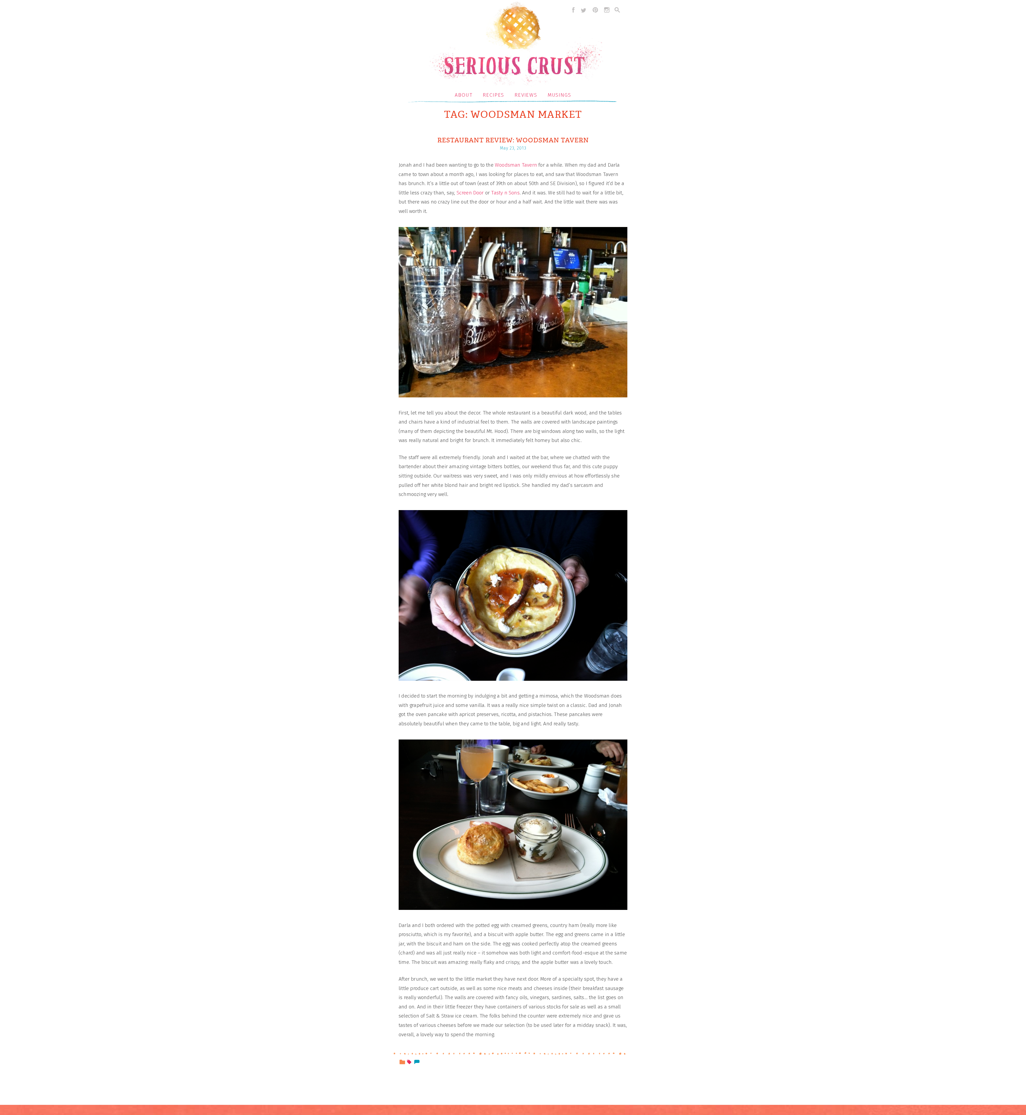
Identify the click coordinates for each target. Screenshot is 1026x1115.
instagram (606, 10)
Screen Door (470, 193)
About (464, 95)
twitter (583, 10)
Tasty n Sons (505, 193)
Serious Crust (516, 44)
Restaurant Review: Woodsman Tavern (513, 140)
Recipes (493, 95)
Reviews (526, 95)
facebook (572, 10)
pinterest (595, 10)
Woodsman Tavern (516, 165)
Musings (559, 95)
